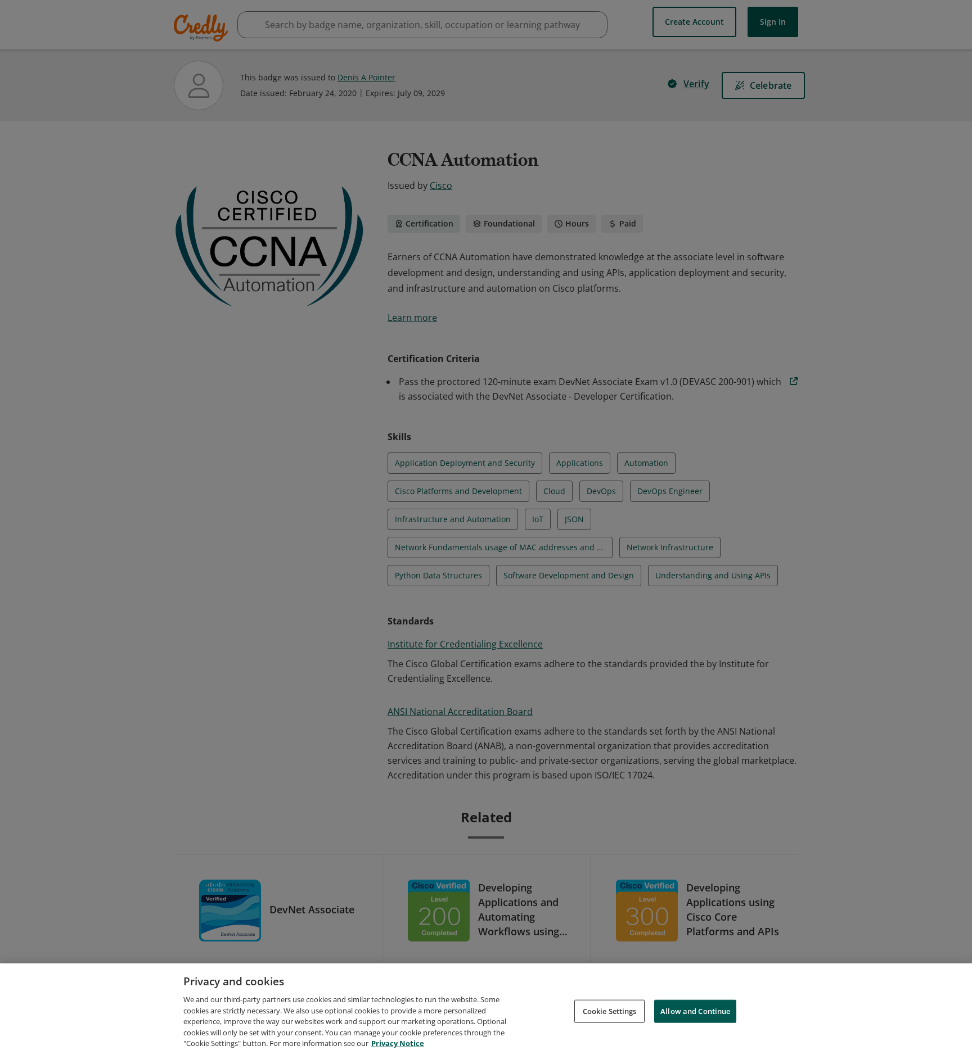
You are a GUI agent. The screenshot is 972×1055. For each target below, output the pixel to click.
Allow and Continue (695, 1011)
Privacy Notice (397, 1043)
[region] (486, 1009)
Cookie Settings (610, 1011)
